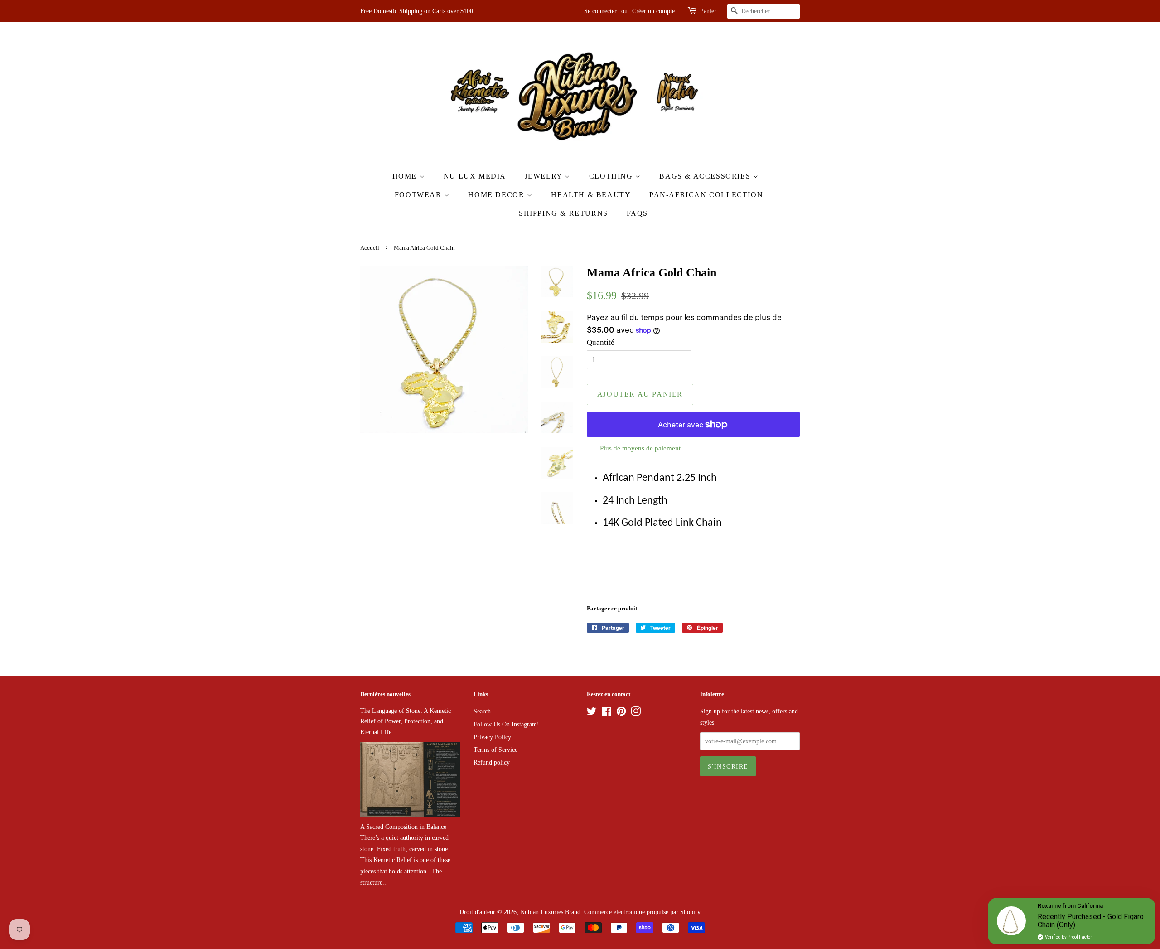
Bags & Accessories (706, 176)
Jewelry (545, 176)
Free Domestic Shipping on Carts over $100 (416, 11)
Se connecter (600, 11)
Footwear (419, 195)
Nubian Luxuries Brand (550, 911)
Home (406, 176)
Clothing (612, 176)
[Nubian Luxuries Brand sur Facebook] (606, 713)
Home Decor (497, 195)
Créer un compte (653, 11)
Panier (708, 11)
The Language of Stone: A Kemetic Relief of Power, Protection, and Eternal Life (405, 721)
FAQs (637, 213)
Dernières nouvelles (385, 694)
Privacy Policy (492, 737)
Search (482, 711)
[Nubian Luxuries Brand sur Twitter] (592, 713)
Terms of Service (495, 749)
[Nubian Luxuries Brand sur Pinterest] (621, 713)
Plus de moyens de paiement (640, 448)
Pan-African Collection (706, 195)
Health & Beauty (591, 195)
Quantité (600, 342)
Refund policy (492, 762)
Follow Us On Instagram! (506, 724)
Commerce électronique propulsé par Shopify (642, 911)
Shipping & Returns (563, 213)
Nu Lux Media (475, 176)
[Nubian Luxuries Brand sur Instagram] (636, 713)
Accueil (369, 248)
